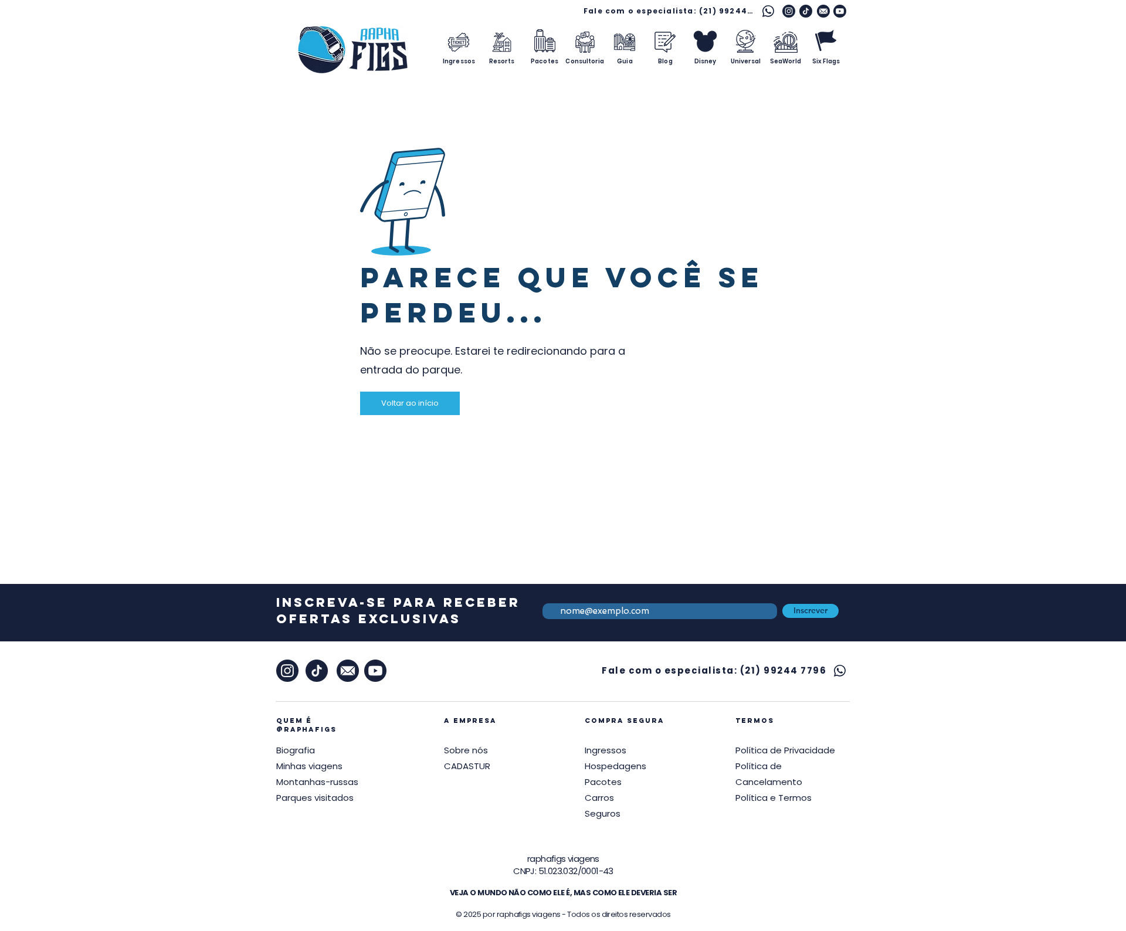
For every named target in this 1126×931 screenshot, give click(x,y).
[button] (785, 750)
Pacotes (603, 782)
